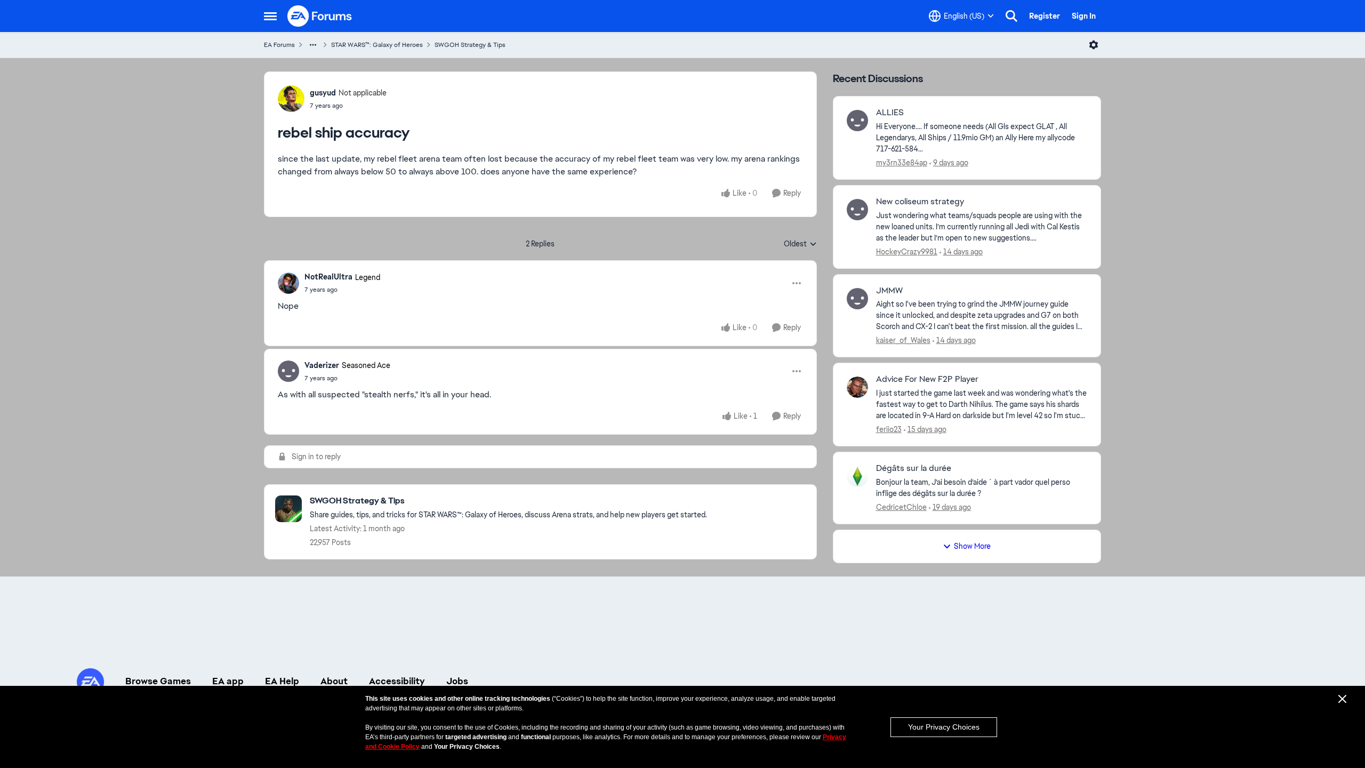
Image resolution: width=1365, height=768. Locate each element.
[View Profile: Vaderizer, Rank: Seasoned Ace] (288, 371)
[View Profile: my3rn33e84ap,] (857, 120)
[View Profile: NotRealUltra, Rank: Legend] (288, 283)
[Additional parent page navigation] (313, 44)
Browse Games (158, 681)
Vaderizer (321, 365)
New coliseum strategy (920, 201)
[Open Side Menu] (270, 16)
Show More (972, 546)
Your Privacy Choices (943, 727)
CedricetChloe (901, 507)
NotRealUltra (328, 277)
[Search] (1011, 16)
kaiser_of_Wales (903, 340)
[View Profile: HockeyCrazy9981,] (857, 209)
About (334, 681)
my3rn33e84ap (901, 162)
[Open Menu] (1093, 44)
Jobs (457, 681)
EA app (228, 681)
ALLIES (890, 112)
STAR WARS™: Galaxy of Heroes (377, 45)
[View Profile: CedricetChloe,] (857, 476)
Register (1044, 16)
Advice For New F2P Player (927, 379)
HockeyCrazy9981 (906, 252)
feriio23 (889, 429)
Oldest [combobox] (800, 244)
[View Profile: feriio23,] (857, 387)
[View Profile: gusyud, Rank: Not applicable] (291, 98)
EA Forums (279, 45)
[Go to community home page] (319, 16)
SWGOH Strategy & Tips (470, 45)
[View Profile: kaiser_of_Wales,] (857, 298)
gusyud (323, 93)
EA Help (282, 681)
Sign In (1084, 16)
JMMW (889, 290)
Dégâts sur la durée (913, 468)
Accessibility (397, 681)
